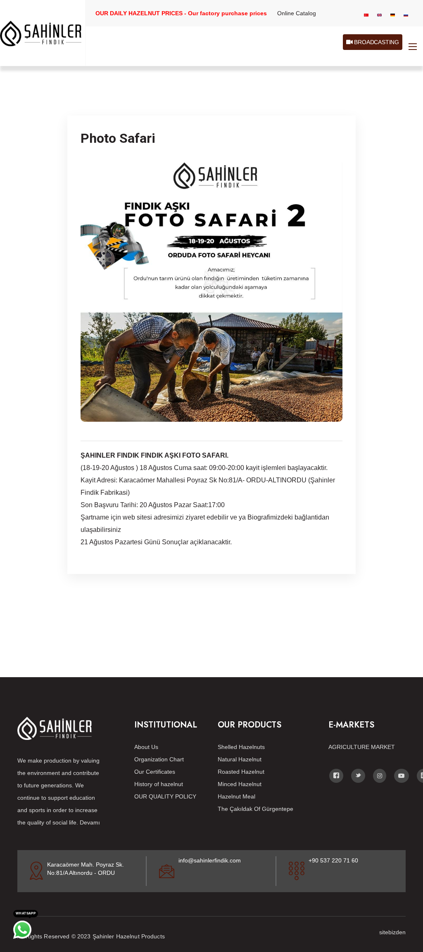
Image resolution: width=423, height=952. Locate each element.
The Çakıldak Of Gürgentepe (255, 809)
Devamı (90, 822)
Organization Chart (159, 759)
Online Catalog (296, 13)
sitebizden (392, 932)
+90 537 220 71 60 (333, 860)
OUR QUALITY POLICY (165, 796)
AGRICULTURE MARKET (361, 747)
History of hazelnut (158, 784)
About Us (146, 747)
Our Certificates (154, 771)
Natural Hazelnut (239, 759)
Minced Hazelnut (239, 784)
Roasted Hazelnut (241, 771)
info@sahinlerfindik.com (209, 860)
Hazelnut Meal (236, 796)
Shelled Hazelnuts (241, 747)
